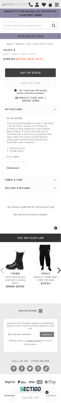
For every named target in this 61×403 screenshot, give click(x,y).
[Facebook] (22, 368)
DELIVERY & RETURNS (17, 188)
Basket (50, 5)
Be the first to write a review (30, 214)
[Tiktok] (46, 368)
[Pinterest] (14, 368)
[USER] (37, 4)
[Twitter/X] (30, 368)
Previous (1, 267)
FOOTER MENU (27, 311)
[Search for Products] (53, 25)
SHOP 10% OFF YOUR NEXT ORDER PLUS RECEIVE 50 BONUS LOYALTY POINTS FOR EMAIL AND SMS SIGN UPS (30, 325)
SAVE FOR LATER (30, 83)
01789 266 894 (40, 361)
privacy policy (34, 340)
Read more (13, 167)
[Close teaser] (47, 392)
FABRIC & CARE (13, 179)
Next (59, 267)
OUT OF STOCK (30, 72)
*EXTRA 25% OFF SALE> (30, 36)
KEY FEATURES (13, 109)
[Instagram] (38, 368)
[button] (30, 214)
